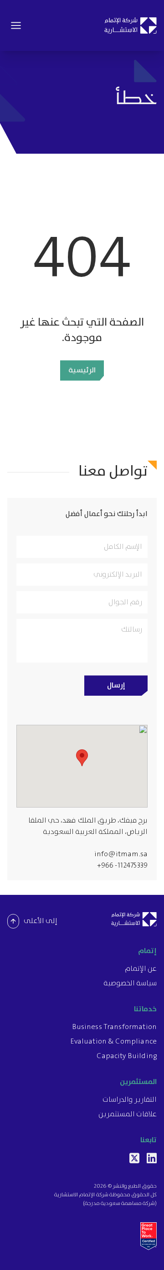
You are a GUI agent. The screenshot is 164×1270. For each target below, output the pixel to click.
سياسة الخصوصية (130, 983)
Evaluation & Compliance (113, 1041)
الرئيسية (82, 370)
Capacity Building (127, 1056)
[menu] (16, 25)
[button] (82, 758)
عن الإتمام (141, 969)
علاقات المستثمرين (127, 1114)
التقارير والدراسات (129, 1099)
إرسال (116, 685)
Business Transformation (114, 1027)
